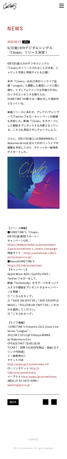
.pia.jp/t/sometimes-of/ (33, 364)
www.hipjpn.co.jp (18, 385)
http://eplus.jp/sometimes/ (39, 376)
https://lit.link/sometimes (24, 265)
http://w (12, 364)
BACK (13, 402)
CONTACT (33, 439)
